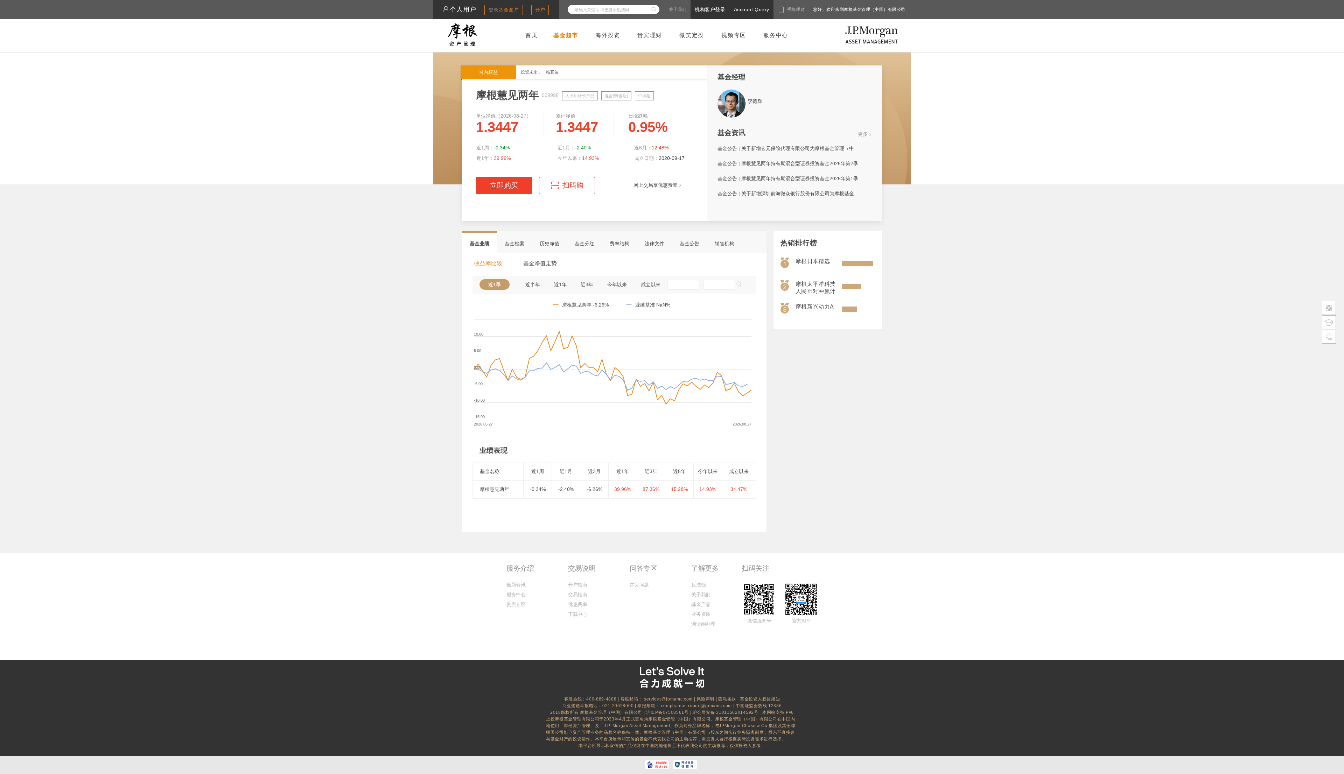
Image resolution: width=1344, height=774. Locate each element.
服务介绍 (520, 568)
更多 (863, 134)
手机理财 (796, 9)
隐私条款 (727, 699)
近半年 (532, 284)
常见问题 (639, 584)
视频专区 (733, 35)
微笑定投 (691, 35)
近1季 (494, 284)
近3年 (587, 284)
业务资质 (700, 614)
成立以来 (650, 284)
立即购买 (504, 185)
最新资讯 (516, 584)
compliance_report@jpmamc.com (697, 705)
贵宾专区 (516, 604)
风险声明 (705, 699)
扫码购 (567, 187)
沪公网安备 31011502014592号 (726, 712)
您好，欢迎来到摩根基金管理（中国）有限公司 (837, 9)
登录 (504, 10)
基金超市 (565, 35)
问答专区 (643, 568)
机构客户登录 (710, 9)
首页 (531, 35)
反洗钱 (698, 584)
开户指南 (577, 584)
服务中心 (775, 35)
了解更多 (705, 568)
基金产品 (700, 604)
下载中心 (577, 614)
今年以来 (617, 284)
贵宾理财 (649, 35)
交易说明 (581, 568)
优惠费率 (577, 604)
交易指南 (577, 594)
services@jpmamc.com (668, 699)
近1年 (560, 284)
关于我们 (677, 9)
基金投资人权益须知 (760, 699)
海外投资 (607, 35)
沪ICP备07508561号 (668, 712)
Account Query (751, 9)
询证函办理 (703, 624)
